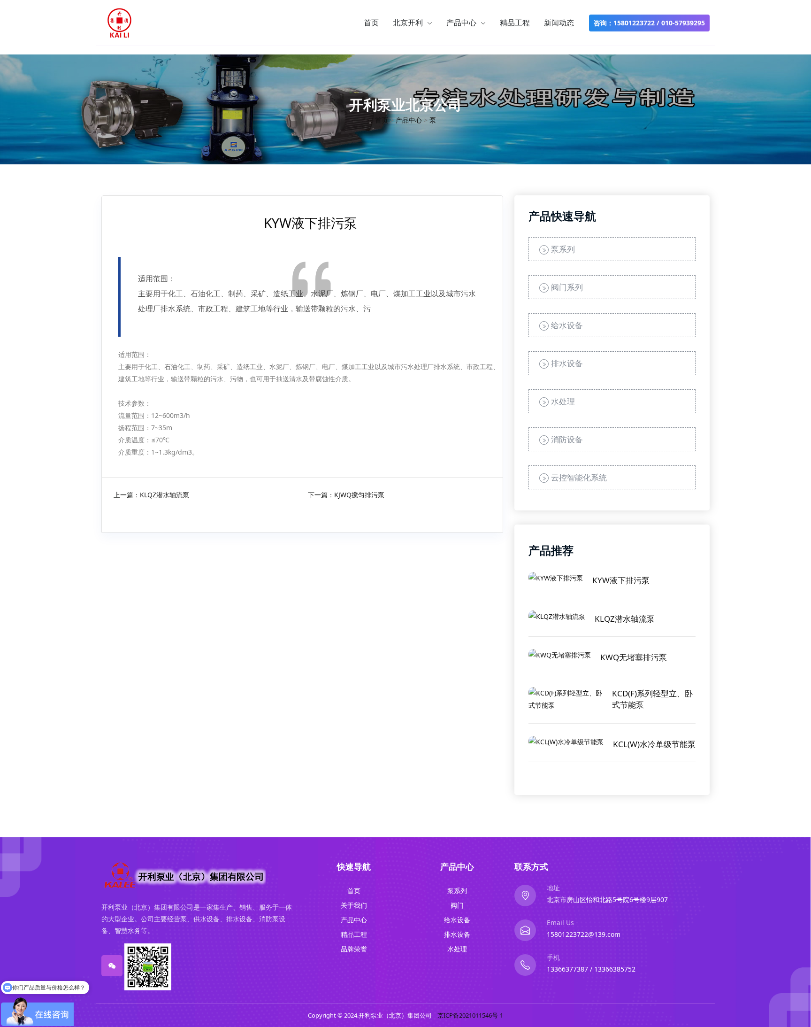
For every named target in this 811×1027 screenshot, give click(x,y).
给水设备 (567, 325)
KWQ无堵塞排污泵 (633, 657)
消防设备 (567, 439)
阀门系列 (567, 287)
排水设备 (567, 363)
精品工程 (515, 22)
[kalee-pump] (119, 22)
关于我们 (354, 905)
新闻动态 (559, 22)
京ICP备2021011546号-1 (470, 1015)
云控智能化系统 (579, 477)
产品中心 (462, 22)
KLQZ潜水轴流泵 (164, 494)
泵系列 (563, 249)
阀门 (457, 905)
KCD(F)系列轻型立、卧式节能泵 (652, 699)
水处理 (563, 401)
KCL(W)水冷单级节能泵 (654, 744)
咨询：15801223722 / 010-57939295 (649, 22)
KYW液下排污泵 (621, 580)
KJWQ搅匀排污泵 (359, 494)
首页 (371, 22)
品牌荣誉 (354, 948)
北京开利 (409, 22)
